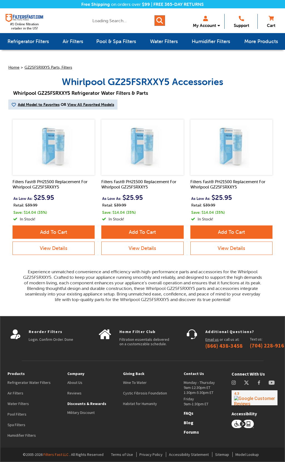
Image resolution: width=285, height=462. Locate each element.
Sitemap (222, 454)
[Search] (159, 20)
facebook (259, 383)
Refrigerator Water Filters (29, 382)
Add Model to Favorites (39, 104)
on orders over (115, 4)
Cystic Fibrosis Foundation (145, 393)
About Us (74, 382)
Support (241, 25)
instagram (234, 383)
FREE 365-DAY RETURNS (178, 4)
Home (13, 67)
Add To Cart (53, 232)
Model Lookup (247, 454)
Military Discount (81, 412)
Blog (188, 422)
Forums (191, 432)
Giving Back (133, 373)
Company (75, 373)
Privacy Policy (151, 454)
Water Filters (18, 403)
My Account (204, 25)
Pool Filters (17, 414)
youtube (272, 383)
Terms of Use (122, 454)
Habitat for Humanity (140, 403)
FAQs (188, 413)
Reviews (74, 393)
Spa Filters (16, 424)
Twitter (246, 383)
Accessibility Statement (189, 454)
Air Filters (15, 393)
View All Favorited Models (90, 104)
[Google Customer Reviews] (254, 397)
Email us (212, 339)
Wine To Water (135, 382)
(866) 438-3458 (224, 346)
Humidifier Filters (22, 435)
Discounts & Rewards (86, 403)
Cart (271, 25)
